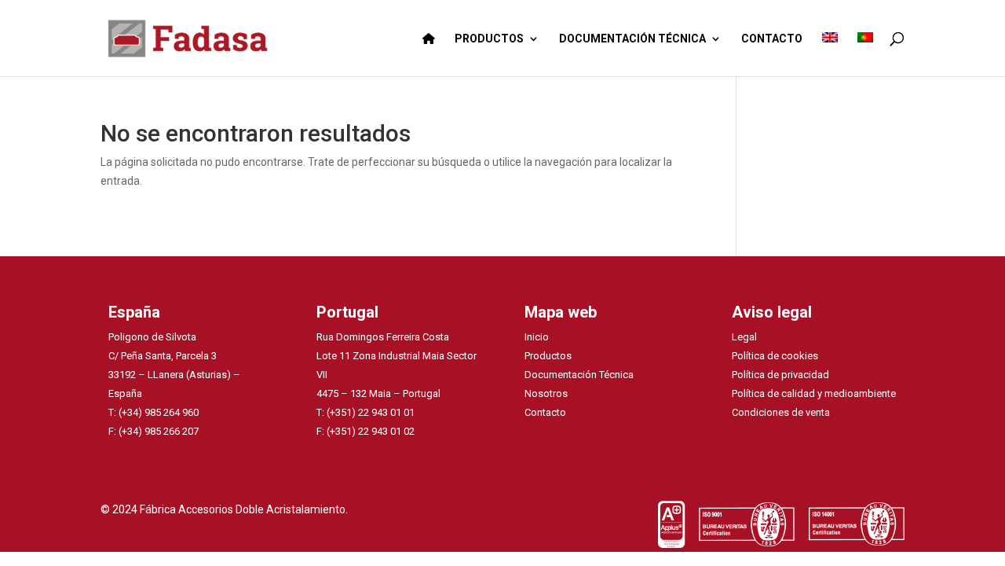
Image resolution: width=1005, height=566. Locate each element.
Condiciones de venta (781, 412)
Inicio (536, 337)
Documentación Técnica (579, 374)
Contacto (545, 412)
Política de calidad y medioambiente (814, 393)
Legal (744, 337)
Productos (548, 356)
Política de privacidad (780, 374)
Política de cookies (775, 356)
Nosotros (546, 393)
